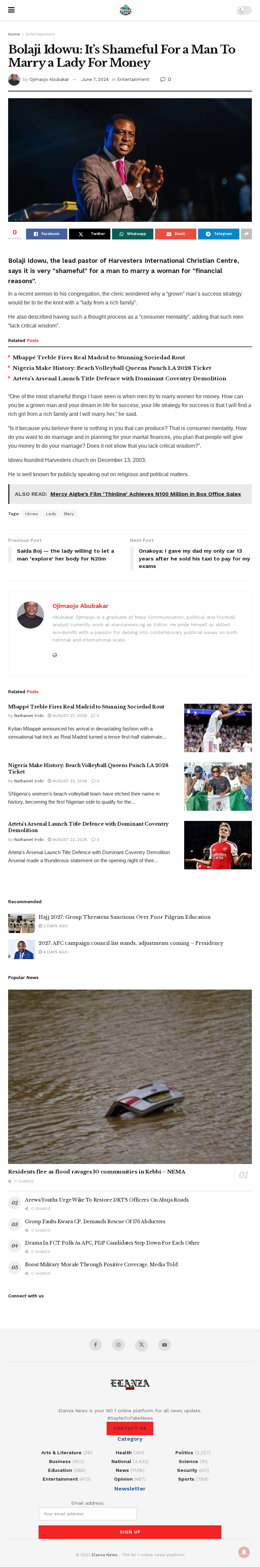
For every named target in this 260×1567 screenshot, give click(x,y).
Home (14, 34)
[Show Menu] (11, 10)
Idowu (31, 513)
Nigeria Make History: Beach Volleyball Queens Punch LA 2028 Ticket (112, 368)
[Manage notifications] (244, 1552)
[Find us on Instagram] (118, 1345)
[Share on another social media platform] (246, 234)
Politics (184, 1452)
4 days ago (55, 952)
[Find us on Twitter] (141, 1345)
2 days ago (55, 926)
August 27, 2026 (69, 715)
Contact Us (130, 1428)
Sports (186, 1479)
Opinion (123, 1479)
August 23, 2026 (69, 781)
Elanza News (104, 1554)
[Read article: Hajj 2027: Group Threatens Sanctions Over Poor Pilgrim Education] (21, 923)
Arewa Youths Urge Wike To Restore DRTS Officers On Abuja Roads (107, 1200)
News (122, 1470)
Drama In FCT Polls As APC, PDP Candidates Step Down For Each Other (112, 1243)
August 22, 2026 (69, 839)
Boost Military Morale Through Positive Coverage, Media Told (101, 1265)
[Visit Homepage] (125, 10)
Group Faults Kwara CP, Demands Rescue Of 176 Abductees (95, 1222)
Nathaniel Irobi (29, 715)
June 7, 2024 (95, 79)
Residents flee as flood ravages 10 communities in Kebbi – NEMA (96, 1171)
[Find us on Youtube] (164, 1345)
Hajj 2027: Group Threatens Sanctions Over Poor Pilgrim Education (125, 917)
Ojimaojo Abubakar (49, 79)
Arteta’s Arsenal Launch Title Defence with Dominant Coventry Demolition (119, 378)
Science (188, 1461)
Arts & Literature (61, 1452)
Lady (51, 513)
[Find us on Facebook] (95, 1345)
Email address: (88, 1503)
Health (124, 1452)
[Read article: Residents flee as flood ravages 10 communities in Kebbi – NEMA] (130, 1077)
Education (60, 1470)
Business (60, 1461)
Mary (69, 513)
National (121, 1461)
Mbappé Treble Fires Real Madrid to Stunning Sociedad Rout (99, 357)
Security (187, 1470)
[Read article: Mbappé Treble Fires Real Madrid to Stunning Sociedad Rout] (218, 728)
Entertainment (40, 34)
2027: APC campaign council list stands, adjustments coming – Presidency (131, 943)
